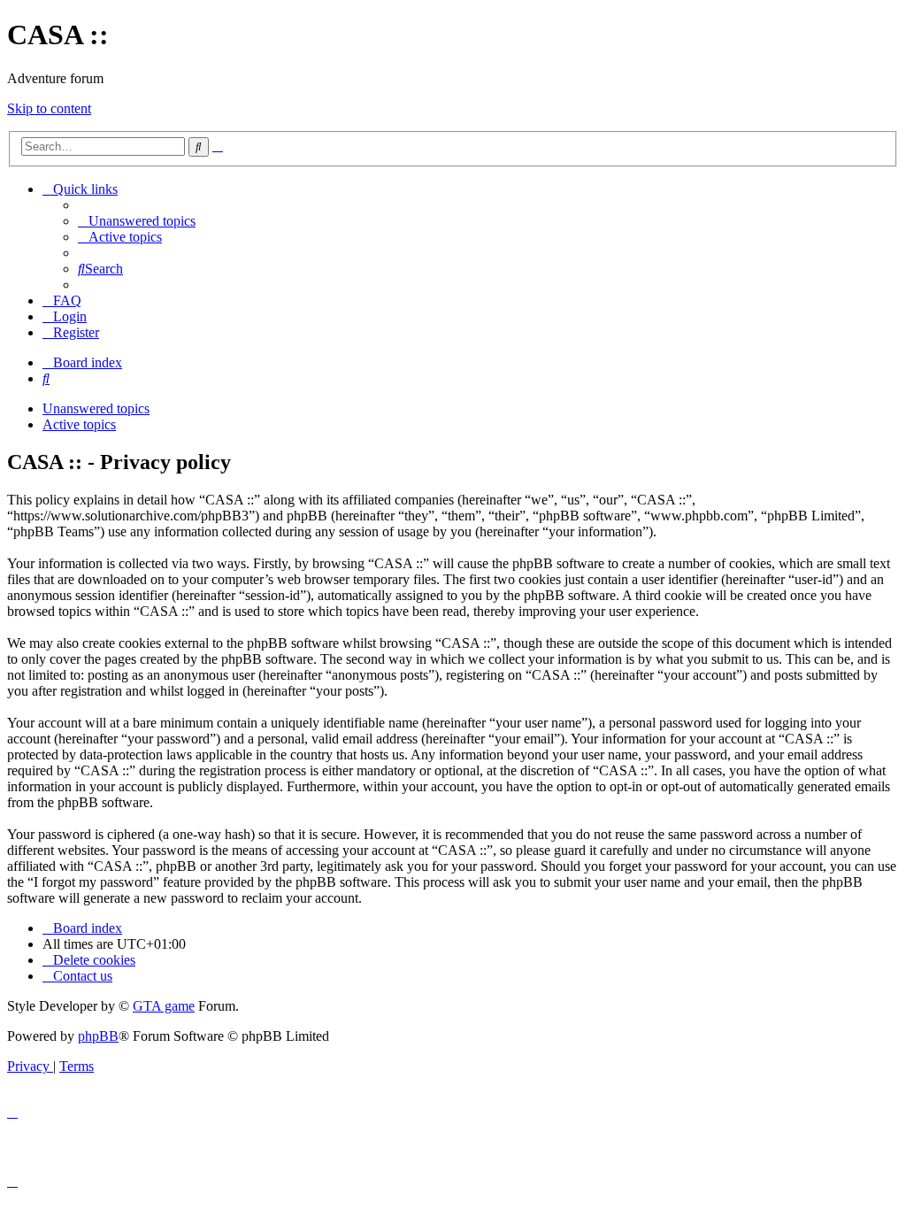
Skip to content (49, 108)
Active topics (79, 424)
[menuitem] (137, 220)
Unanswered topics (96, 408)
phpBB (98, 1035)
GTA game (164, 1005)
